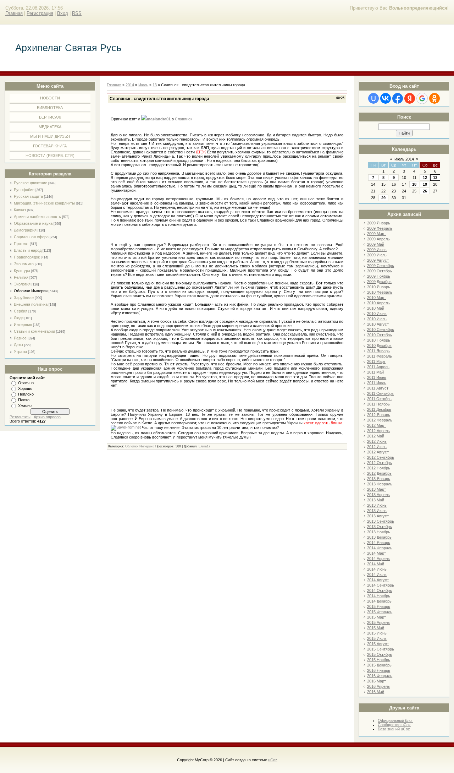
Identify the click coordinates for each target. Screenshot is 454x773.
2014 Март (376, 553)
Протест (21, 243)
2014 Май (375, 564)
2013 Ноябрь (378, 532)
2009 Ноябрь (378, 276)
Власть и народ (27, 250)
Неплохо (26, 394)
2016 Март (376, 681)
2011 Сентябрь (380, 393)
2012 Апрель (378, 431)
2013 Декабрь (379, 537)
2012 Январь (378, 415)
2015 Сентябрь (380, 649)
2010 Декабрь (379, 345)
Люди (18, 318)
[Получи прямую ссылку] (126, 427)
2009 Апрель (378, 239)
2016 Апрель (378, 686)
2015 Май (375, 628)
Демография (25, 230)
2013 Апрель (378, 494)
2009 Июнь (377, 249)
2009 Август (378, 260)
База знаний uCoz (394, 729)
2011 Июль (376, 383)
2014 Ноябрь (378, 596)
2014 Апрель (378, 558)
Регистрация (40, 13)
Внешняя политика (31, 304)
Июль (143, 85)
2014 (130, 85)
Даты (18, 345)
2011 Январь (378, 351)
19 (425, 184)
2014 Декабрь (379, 601)
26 (425, 191)
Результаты (20, 417)
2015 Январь (378, 606)
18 (414, 184)
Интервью (23, 324)
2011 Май (375, 372)
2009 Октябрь (379, 271)
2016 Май (375, 692)
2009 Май (375, 244)
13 (435, 177)
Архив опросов (47, 417)
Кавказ (20, 210)
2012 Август (378, 452)
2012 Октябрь (379, 463)
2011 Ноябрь (378, 404)
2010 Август (378, 324)
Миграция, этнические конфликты (44, 203)
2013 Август (378, 516)
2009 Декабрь (379, 281)
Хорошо (25, 388)
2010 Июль (377, 319)
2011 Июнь (376, 377)
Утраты (20, 351)
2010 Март (376, 297)
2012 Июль (377, 447)
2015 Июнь (377, 633)
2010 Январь (378, 287)
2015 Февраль (379, 612)
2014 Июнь (377, 569)
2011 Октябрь (379, 399)
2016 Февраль (379, 676)
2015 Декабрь (379, 665)
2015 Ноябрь (378, 660)
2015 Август (378, 644)
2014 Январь (378, 542)
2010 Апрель (378, 303)
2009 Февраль (379, 228)
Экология (22, 284)
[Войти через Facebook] (397, 98)
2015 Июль (377, 638)
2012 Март (376, 425)
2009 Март (376, 234)
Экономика (24, 264)
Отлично (26, 383)
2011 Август (377, 388)
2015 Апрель (378, 622)
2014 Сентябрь (380, 585)
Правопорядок (27, 257)
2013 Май (375, 500)
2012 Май (375, 436)
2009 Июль (377, 255)
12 (425, 177)
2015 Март (376, 617)
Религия (21, 277)
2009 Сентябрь (380, 265)
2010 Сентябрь (380, 329)
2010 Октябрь (379, 335)
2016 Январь (378, 670)
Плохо (23, 400)
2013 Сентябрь (380, 521)
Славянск (183, 119)
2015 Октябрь (379, 654)
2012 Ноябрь (378, 468)
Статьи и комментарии (34, 331)
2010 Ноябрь (378, 340)
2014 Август (378, 580)
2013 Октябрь (379, 526)
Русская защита (28, 196)
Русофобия (24, 189)
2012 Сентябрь (380, 457)
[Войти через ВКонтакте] (385, 98)
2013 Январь (378, 479)
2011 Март (376, 361)
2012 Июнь (377, 441)
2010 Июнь (377, 313)
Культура (22, 270)
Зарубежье (24, 297)
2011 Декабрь (379, 409)
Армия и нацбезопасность (37, 216)
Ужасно (25, 405)
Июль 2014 (404, 159)
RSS (77, 13)
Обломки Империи (31, 291)
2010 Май (375, 308)
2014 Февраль (379, 548)
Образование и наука (33, 223)
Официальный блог (395, 720)
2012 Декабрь (379, 473)
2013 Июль (377, 510)
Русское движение (30, 183)
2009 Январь (378, 223)
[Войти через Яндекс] (409, 98)
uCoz (272, 760)
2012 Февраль (379, 420)
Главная (14, 13)
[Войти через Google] (422, 98)
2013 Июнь (377, 505)
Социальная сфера (31, 237)
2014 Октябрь (379, 590)
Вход (62, 13)
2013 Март (376, 489)
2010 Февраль (379, 292)
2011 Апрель (378, 367)
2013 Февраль (379, 484)
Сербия (20, 311)
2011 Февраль (379, 356)
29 (383, 198)
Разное (20, 338)
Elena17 (204, 446)
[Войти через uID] (373, 98)
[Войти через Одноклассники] (434, 98)
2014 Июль (377, 574)
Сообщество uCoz (394, 725)
